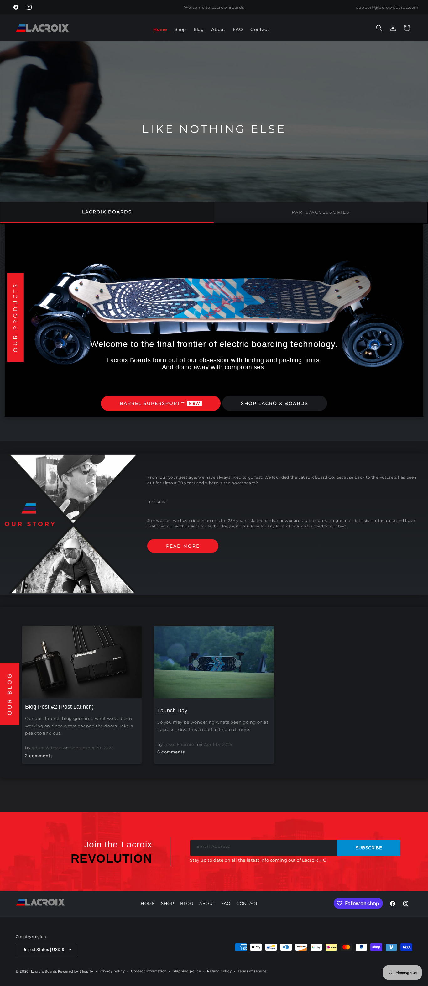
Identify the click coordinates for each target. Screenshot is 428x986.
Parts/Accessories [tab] (321, 212)
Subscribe (369, 848)
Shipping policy (187, 971)
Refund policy (219, 971)
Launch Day (172, 710)
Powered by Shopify (75, 971)
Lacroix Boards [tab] (107, 212)
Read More (183, 546)
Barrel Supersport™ (160, 403)
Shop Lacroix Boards (274, 403)
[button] (180, 30)
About (207, 903)
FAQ (226, 903)
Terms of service (252, 971)
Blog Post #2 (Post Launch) (59, 707)
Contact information (148, 971)
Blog (186, 903)
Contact (247, 903)
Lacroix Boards (44, 971)
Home (148, 903)
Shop (167, 903)
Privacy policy (112, 971)
